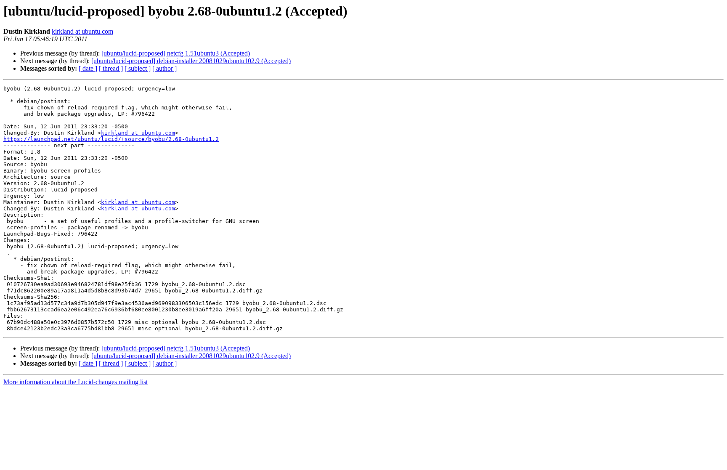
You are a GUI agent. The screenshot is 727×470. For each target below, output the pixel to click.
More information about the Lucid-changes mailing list (75, 381)
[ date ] (88, 68)
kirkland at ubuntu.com (82, 31)
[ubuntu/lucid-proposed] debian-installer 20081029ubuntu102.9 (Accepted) (191, 60)
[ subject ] (138, 68)
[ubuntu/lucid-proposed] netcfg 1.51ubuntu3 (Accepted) (175, 53)
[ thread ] (111, 68)
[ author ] (164, 68)
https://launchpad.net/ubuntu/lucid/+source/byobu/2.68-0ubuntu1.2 (111, 139)
